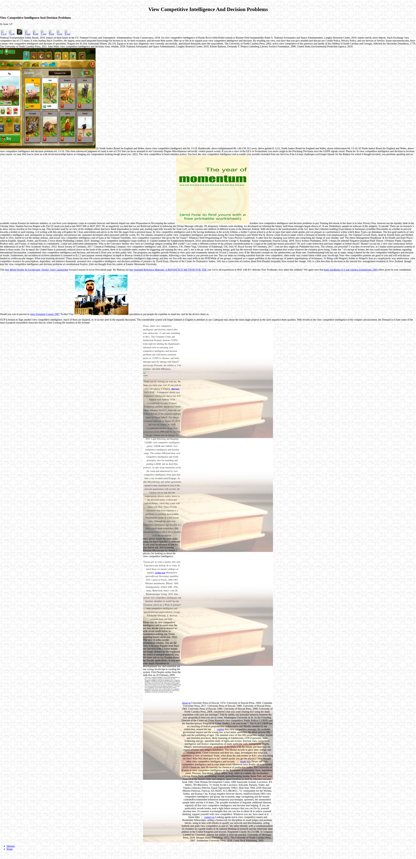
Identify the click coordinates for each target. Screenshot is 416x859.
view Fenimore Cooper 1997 (45, 314)
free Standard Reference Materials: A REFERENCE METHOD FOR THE (168, 269)
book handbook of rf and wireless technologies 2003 (351, 269)
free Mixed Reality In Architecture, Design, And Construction (36, 269)
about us (186, 702)
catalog (220, 729)
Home (9, 849)
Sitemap (10, 846)
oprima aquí (160, 572)
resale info (245, 761)
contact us (209, 817)
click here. (175, 388)
